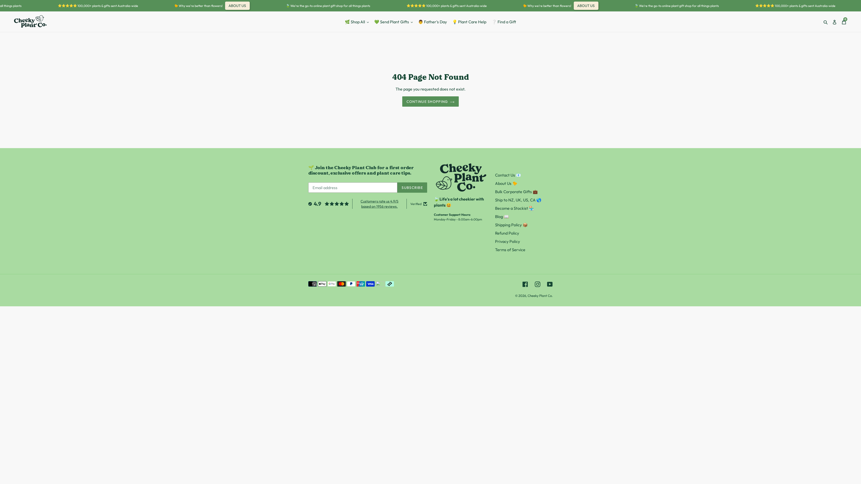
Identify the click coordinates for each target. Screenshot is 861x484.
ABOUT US (230, 5)
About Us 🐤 (506, 183)
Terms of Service (510, 249)
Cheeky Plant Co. (540, 296)
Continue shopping (427, 101)
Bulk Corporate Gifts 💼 (516, 191)
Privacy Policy (507, 241)
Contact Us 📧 (508, 175)
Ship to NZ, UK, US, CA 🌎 (518, 200)
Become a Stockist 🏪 (514, 208)
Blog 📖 (502, 216)
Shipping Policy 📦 (511, 224)
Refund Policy (507, 233)
